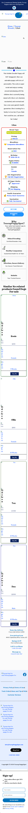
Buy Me (14, 374)
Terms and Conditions (17, 806)
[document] (14, 791)
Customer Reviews (14, 695)
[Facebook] (14, 8)
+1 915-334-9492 (16, 648)
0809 (17, 755)
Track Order (6, 691)
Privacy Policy (8, 687)
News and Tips (17, 691)
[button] (24, 15)
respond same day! (16, 654)
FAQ (24, 691)
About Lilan (14, 67)
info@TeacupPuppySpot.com (14, 744)
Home (10, 26)
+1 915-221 (12, 755)
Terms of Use (19, 687)
